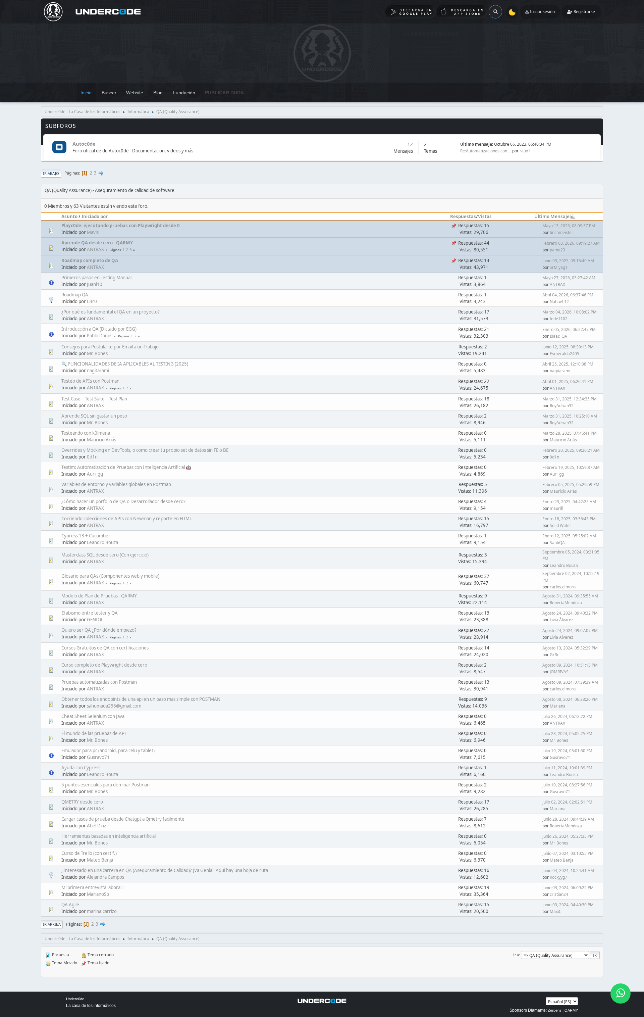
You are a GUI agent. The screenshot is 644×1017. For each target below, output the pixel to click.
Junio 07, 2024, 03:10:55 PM (568, 853)
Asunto (69, 216)
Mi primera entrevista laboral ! (92, 887)
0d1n (92, 457)
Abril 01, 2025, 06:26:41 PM (567, 381)
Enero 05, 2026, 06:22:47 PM (569, 329)
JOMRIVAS (559, 672)
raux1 (525, 151)
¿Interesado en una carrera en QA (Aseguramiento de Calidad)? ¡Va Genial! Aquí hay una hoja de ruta (164, 870)
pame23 (557, 250)
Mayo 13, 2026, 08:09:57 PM (568, 226)
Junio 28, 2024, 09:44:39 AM (568, 819)
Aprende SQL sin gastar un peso (94, 416)
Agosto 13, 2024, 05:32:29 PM (570, 648)
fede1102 (559, 319)
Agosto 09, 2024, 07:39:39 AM (570, 682)
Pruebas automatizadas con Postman (99, 682)
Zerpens (554, 1010)
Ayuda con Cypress (80, 768)
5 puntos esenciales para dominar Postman (105, 785)
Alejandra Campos (105, 877)
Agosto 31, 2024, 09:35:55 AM (570, 596)
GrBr (554, 655)
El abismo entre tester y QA (89, 613)
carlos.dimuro (563, 587)
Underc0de (75, 999)
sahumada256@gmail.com (114, 706)
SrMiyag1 (559, 267)
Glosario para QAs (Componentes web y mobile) (110, 576)
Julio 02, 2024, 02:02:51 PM (567, 802)
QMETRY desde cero (82, 802)
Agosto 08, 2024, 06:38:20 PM (570, 699)
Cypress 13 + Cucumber (85, 536)
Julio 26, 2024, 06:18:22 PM (567, 716)
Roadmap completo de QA (89, 260)
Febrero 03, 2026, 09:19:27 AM (571, 243)
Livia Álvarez (561, 620)
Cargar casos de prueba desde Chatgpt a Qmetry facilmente (122, 819)
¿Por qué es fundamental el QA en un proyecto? (110, 312)
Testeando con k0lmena (85, 433)
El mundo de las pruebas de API (93, 733)
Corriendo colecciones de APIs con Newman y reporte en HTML (126, 519)
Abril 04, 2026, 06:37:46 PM (567, 295)
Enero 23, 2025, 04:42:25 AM (569, 501)
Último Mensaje (552, 216)
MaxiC (555, 911)
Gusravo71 (98, 757)
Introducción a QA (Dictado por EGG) (99, 329)
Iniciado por (95, 216)
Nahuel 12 (559, 301)
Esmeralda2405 (564, 353)
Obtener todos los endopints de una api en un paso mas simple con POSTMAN (140, 699)
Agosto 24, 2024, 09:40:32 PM (570, 613)
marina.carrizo (102, 911)
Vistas (485, 216)
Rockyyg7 (558, 877)
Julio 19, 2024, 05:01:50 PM (567, 751)
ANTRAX (95, 249)
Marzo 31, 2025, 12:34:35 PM (569, 399)
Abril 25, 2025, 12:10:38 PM (567, 364)
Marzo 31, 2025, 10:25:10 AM (569, 416)
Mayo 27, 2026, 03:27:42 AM (568, 278)
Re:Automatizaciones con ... (485, 151)
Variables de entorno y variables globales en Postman (116, 484)
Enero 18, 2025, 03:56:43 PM (569, 519)
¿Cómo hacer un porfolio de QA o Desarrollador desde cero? (123, 501)
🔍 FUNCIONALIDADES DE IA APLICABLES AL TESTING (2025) (124, 364)
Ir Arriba (52, 924)
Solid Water (560, 525)
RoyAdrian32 (562, 405)
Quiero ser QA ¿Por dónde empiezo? (99, 630)
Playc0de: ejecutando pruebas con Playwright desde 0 (120, 226)
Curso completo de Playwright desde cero (104, 665)
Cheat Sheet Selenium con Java (92, 716)
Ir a (516, 954)
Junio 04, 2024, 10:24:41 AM (568, 870)
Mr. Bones (97, 353)
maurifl (556, 508)
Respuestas (463, 216)
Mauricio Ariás (101, 440)
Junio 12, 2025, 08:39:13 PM (568, 347)
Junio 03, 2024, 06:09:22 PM (568, 887)
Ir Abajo (51, 173)
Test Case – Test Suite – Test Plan (94, 399)
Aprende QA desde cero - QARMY (97, 243)
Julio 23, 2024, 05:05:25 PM (567, 733)
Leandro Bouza (102, 542)
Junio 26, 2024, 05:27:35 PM (568, 836)
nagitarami (98, 371)
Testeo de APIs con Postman (90, 381)
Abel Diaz (96, 826)
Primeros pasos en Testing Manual (96, 278)
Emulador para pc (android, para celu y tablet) (108, 750)
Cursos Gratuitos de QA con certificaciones (105, 648)
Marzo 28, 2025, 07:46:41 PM (569, 433)
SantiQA (557, 542)
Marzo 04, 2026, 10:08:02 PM (569, 312)
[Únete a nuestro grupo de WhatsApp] (620, 993)
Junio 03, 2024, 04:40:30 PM (568, 905)
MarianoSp (98, 894)
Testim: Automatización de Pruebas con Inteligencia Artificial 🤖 (126, 467)
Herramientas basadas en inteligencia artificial (108, 836)
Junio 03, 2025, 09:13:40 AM (568, 260)
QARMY (571, 1010)
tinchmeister (561, 232)
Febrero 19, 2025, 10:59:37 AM (571, 467)
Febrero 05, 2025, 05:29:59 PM (570, 484)
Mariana (558, 706)
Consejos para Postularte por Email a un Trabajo (110, 347)
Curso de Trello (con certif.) (89, 853)
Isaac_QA (558, 336)
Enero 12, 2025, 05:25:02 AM (569, 536)
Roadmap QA (74, 295)
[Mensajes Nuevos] (59, 147)
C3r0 (92, 301)
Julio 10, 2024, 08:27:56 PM (567, 785)
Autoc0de (84, 143)
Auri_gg (95, 474)
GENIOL (95, 620)
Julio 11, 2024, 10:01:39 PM (567, 768)
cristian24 (559, 894)
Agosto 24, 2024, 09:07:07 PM (570, 630)
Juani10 (94, 284)
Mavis (93, 232)
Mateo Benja (100, 860)
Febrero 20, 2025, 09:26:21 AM (571, 450)
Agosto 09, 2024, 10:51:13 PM (570, 665)
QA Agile (70, 905)
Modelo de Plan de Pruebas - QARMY (99, 596)
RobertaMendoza (566, 603)
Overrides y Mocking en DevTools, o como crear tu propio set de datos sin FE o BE (144, 450)
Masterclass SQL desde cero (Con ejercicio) (105, 555)
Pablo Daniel (99, 336)
